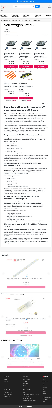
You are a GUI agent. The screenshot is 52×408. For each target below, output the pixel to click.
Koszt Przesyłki (26, 379)
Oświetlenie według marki (17, 20)
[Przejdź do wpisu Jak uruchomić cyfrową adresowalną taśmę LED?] (25, 350)
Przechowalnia (7, 396)
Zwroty (25, 381)
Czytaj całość (25, 367)
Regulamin (25, 383)
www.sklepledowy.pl (5, 20)
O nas (5, 379)
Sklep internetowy (25, 406)
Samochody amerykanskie (29, 400)
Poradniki (9, 364)
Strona (43, 34)
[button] (37, 6)
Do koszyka (11, 66)
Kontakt (6, 381)
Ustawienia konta (8, 394)
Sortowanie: (7, 31)
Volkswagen (27, 20)
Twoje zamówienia (8, 392)
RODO (24, 385)
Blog (24, 392)
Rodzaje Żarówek (27, 398)
